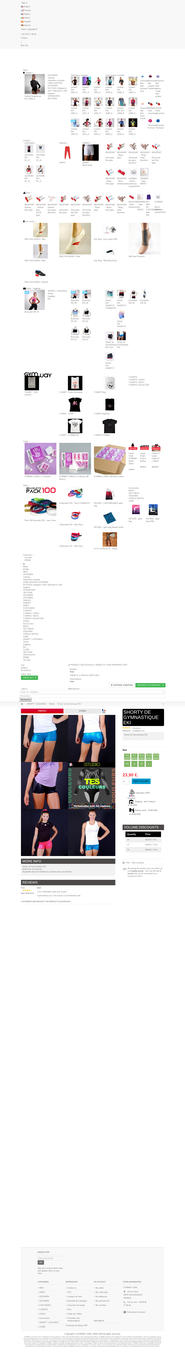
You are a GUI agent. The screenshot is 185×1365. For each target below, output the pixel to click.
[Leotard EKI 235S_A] (98, 81)
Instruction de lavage (76, 1305)
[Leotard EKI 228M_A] (121, 81)
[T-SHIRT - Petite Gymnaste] (75, 383)
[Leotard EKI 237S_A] (86, 102)
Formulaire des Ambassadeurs (73, 1319)
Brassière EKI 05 (32, 312)
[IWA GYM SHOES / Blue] (40, 251)
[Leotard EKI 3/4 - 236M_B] (121, 102)
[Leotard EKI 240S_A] (98, 102)
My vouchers (101, 1305)
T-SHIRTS (133, 377)
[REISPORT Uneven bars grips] (29, 198)
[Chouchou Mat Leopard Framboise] (150, 76)
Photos (42, 711)
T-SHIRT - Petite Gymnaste (70, 392)
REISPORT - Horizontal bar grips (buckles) (133, 157)
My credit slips (102, 1292)
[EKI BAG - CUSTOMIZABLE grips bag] (110, 494)
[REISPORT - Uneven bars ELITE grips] (40, 198)
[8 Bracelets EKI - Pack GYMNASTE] (75, 494)
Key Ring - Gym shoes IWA (105, 239)
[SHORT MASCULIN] (90, 152)
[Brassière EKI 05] (35, 300)
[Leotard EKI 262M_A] (110, 122)
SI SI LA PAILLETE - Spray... (106, 549)
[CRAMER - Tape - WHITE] (144, 172)
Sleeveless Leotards (56, 80)
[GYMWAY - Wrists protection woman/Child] (133, 172)
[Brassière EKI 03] (86, 312)
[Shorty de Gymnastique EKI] (121, 336)
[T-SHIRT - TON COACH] (32, 383)
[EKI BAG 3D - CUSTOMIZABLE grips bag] (149, 197)
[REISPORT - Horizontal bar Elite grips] (156, 146)
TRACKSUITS (29, 655)
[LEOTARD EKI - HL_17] (29, 148)
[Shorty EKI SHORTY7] (110, 356)
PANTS (62, 163)
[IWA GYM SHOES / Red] (40, 230)
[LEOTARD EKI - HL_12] (29, 169)
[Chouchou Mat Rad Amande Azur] (142, 76)
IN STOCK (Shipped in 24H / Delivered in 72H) (42, 585)
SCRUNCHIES (54, 96)
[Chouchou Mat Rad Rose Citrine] (142, 103)
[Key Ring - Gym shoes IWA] (110, 230)
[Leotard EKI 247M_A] (110, 81)
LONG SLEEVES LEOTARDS (35, 582)
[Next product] (163, 704)
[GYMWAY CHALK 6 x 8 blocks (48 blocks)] (75, 459)
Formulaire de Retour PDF (77, 1325)
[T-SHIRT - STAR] (75, 404)
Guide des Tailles (74, 1314)
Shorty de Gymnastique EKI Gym (111, 344)
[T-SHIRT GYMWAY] (110, 426)
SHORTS (86, 143)
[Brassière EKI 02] (75, 330)
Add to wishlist (138, 863)
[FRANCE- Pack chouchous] (150, 103)
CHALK (26, 621)
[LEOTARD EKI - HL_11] (40, 169)
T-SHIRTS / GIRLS (137, 380)
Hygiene (51, 93)
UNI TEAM (52, 99)
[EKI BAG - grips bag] (136, 509)
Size (125, 750)
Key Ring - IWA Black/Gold (105, 261)
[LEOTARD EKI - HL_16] (40, 148)
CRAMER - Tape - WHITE (144, 181)
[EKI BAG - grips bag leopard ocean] (110, 518)
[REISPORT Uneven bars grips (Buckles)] (52, 198)
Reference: (127, 731)
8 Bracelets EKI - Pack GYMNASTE (74, 503)
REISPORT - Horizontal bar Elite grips (156, 157)
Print (127, 863)
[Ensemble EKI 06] (144, 294)
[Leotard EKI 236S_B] (75, 122)
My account (100, 1282)
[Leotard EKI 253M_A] (133, 122)
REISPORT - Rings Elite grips (110, 181)
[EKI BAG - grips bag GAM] (153, 509)
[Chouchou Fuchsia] (150, 120)
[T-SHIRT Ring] (110, 383)
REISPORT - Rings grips (122, 155)
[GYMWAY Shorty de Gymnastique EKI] (44, 738)
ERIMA (28, 560)
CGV (69, 1292)
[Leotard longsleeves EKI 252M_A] (35, 84)
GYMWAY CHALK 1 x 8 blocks (38, 476)
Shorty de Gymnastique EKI (122, 344)
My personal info (102, 1301)
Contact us (71, 1288)
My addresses (101, 1296)
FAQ (69, 1309)
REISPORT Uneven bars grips (29, 207)
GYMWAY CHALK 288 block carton (109, 476)
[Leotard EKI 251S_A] (86, 122)
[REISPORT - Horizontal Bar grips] (110, 146)
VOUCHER (133, 496)
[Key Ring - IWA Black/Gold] (110, 251)
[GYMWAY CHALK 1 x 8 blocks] (40, 459)
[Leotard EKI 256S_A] (75, 81)
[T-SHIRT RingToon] (110, 404)
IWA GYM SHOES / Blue (35, 261)
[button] (28, 555)
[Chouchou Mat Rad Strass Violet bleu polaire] (158, 76)
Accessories (134, 488)
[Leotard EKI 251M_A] (121, 122)
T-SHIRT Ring (100, 392)
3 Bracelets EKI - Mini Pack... (71, 525)
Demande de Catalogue (77, 1301)
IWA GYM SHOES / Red (35, 239)
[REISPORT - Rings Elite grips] (110, 172)
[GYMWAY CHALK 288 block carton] (110, 459)
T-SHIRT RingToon (102, 414)
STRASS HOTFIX (136, 498)
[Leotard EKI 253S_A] (98, 122)
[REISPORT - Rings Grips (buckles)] (144, 146)
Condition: (137, 731)
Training (51, 78)
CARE (131, 501)
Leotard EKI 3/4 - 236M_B (121, 110)
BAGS (131, 491)
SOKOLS (63, 143)
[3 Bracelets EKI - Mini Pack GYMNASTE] (75, 515)
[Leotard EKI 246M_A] (133, 81)
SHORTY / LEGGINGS (57, 291)
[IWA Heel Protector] (144, 238)
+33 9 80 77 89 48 (28, 34)
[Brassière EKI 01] (86, 330)
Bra (49, 299)
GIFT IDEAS (134, 493)
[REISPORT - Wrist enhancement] (121, 172)
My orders (100, 1288)
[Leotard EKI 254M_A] (110, 102)
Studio (82, 711)
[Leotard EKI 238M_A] (133, 102)
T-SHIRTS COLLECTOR (139, 385)
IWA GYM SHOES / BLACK (36, 282)
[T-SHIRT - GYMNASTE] (75, 426)
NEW (25, 572)
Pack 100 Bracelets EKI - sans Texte (40, 520)
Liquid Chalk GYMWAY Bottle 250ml (133, 458)
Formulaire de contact (136, 1312)
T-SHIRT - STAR (66, 414)
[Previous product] (162, 704)
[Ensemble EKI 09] (133, 294)
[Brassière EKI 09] (75, 312)
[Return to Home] (22, 704)
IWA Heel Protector (137, 256)
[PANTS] (67, 152)
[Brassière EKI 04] (86, 294)
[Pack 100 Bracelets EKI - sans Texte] (40, 502)
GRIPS (26, 605)
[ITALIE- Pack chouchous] (158, 103)
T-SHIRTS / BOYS (136, 382)
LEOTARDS (53, 75)
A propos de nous (74, 1296)
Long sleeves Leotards (115, 75)
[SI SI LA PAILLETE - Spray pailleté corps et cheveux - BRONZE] (110, 539)
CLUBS (26, 650)
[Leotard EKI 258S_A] (75, 102)
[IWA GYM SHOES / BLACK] (40, 273)
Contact (24, 38)
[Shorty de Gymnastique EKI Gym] (110, 336)
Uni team (28, 557)
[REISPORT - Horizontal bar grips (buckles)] (133, 146)
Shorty (50, 293)
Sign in (24, 3)
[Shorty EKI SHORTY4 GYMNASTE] (110, 294)
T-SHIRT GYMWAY (102, 435)
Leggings (51, 296)
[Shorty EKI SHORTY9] (121, 294)
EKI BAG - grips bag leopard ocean (108, 527)
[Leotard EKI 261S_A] (86, 81)
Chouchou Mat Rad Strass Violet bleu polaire (160, 88)
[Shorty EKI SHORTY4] (121, 315)
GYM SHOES (29, 608)
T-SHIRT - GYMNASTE (69, 435)
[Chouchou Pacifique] (158, 120)
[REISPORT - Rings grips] (121, 146)
